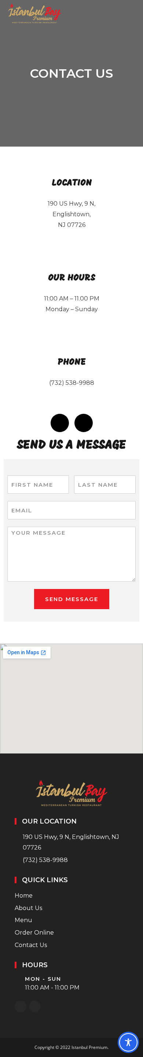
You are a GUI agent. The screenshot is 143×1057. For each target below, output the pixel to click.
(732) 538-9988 (71, 382)
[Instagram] (83, 423)
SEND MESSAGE (71, 599)
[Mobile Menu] (133, 13)
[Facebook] (60, 423)
